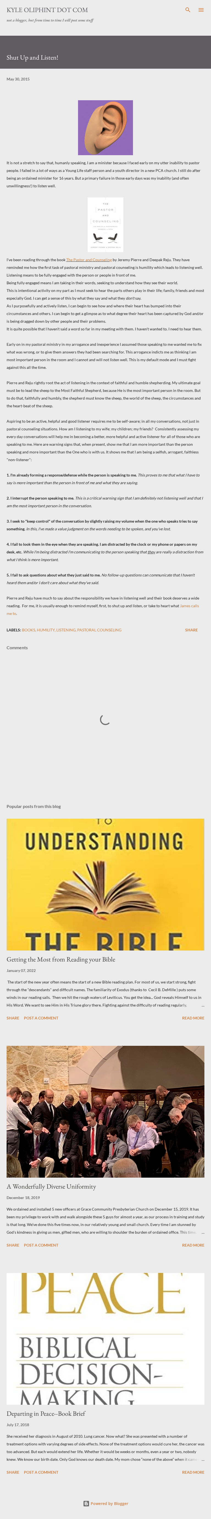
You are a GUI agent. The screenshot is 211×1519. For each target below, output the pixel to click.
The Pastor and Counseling (89, 259)
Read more (193, 1018)
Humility (46, 630)
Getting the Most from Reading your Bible (61, 959)
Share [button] (191, 630)
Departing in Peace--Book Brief (46, 1413)
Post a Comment (41, 1018)
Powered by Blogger (109, 1503)
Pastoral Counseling (99, 630)
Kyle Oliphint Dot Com (47, 9)
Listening (66, 630)
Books (28, 630)
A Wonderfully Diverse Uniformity (51, 1186)
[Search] (188, 10)
